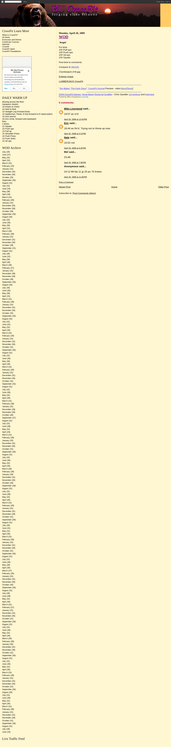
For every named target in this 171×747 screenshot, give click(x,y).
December (6, 172)
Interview (149, 94)
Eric (66, 123)
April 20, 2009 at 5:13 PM (75, 134)
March (5, 163)
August (5, 183)
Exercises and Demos (11, 40)
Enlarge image (66, 76)
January (5, 169)
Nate (66, 137)
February (6, 166)
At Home (6, 37)
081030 (75, 67)
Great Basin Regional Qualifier (97, 94)
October (5, 177)
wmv (124, 88)
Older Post (163, 187)
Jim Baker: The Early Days (73, 88)
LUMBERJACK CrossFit (71, 81)
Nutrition (6, 44)
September (7, 180)
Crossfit (5, 47)
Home (114, 187)
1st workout (134, 94)
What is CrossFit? (10, 35)
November (6, 174)
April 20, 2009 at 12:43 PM (75, 119)
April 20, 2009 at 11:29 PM (75, 177)
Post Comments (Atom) (84, 193)
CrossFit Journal (96, 88)
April (4, 160)
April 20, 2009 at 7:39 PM (75, 162)
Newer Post (64, 187)
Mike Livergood (73, 108)
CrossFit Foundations (11, 51)
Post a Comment (66, 182)
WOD (63, 37)
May (4, 157)
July (4, 152)
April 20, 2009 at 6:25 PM (75, 148)
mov (130, 88)
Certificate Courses (10, 42)
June (4, 155)
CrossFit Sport (8, 49)
